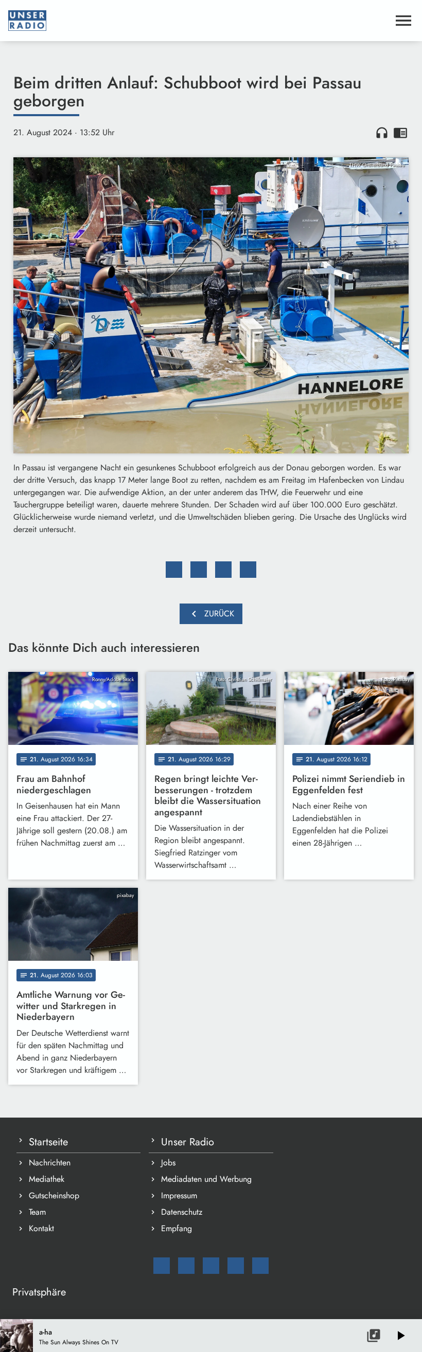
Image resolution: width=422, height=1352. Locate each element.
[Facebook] (186, 1265)
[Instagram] (211, 1265)
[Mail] (161, 1265)
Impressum (179, 1195)
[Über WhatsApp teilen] (223, 569)
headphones (382, 132)
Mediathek (46, 1179)
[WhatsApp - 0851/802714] (260, 1265)
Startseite (48, 1142)
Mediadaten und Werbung (206, 1179)
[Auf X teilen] (198, 569)
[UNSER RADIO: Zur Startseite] (198, 20)
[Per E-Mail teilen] (248, 569)
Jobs (168, 1162)
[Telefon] (235, 1265)
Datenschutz (181, 1212)
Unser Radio (187, 1142)
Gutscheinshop (54, 1195)
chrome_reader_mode (400, 132)
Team (37, 1212)
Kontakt (41, 1228)
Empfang (176, 1228)
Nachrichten (50, 1162)
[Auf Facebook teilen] (174, 569)
